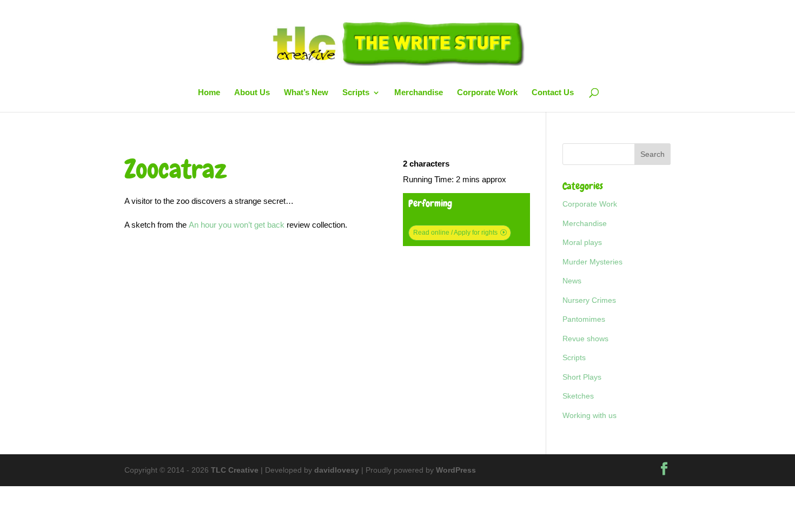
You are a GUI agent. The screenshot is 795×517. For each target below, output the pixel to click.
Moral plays (582, 242)
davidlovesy (336, 470)
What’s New (306, 93)
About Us (252, 93)
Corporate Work (487, 93)
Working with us (589, 415)
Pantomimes (583, 319)
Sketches (578, 396)
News (571, 280)
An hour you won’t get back (238, 224)
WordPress (456, 470)
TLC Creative (235, 470)
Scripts (355, 93)
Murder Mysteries (592, 261)
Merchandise (418, 93)
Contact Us (553, 93)
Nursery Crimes (589, 300)
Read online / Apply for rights (455, 232)
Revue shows (585, 338)
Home (209, 93)
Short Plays (581, 377)
